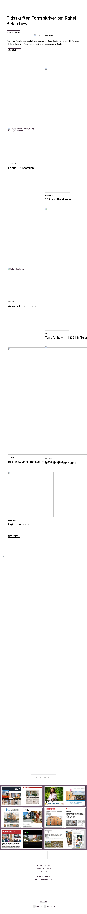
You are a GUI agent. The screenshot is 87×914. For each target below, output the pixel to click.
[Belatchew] (20, 4)
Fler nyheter (14, 536)
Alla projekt (43, 777)
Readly (59, 44)
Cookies (43, 901)
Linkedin (39, 906)
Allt (5, 557)
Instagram (51, 906)
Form (18, 41)
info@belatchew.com (44, 879)
